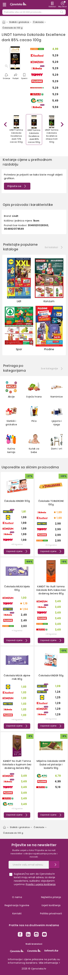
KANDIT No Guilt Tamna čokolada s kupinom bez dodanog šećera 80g (17, 764)
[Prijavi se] (54, 864)
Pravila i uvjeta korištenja (40, 884)
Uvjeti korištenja (51, 905)
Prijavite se (14, 186)
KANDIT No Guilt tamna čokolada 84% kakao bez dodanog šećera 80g (51, 590)
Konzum (49, 301)
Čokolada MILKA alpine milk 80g (17, 677)
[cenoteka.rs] (34, 950)
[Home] (4, 22)
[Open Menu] (4, 4)
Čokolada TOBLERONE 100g (51, 502)
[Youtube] (44, 935)
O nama (17, 897)
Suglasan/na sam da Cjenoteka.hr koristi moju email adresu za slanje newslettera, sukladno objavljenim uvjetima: (35, 879)
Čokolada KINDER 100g (17, 501)
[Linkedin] (28, 935)
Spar (19, 349)
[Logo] (18, 4)
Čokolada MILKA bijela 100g (17, 588)
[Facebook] (20, 935)
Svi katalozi (51, 247)
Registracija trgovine (17, 905)
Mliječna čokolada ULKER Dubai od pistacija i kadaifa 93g (51, 764)
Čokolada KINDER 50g (51, 675)
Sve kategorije (49, 368)
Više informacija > (49, 962)
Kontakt (17, 913)
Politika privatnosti (51, 913)
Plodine (49, 349)
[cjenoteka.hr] (17, 951)
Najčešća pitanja (51, 897)
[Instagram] (36, 935)
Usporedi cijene (14, 551)
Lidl (19, 301)
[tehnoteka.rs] (51, 950)
